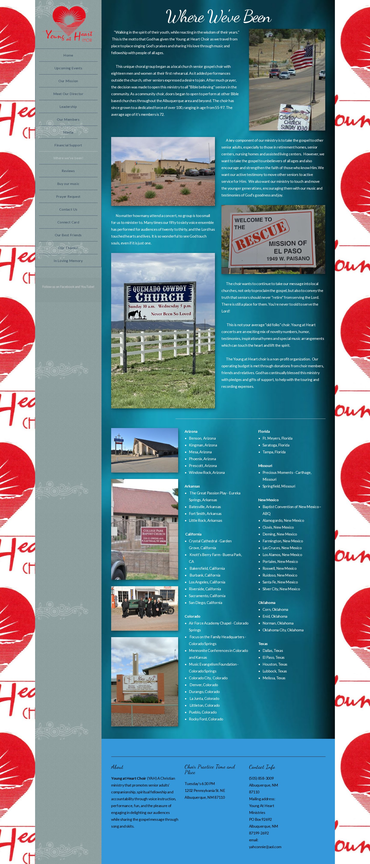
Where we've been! (68, 158)
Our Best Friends (68, 235)
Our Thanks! (68, 248)
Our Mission (68, 81)
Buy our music (68, 183)
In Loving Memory (68, 261)
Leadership (68, 106)
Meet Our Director (68, 94)
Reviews (68, 171)
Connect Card (68, 222)
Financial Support (68, 145)
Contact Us (68, 209)
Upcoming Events (68, 68)
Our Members (68, 119)
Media (68, 132)
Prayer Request (68, 196)
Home (68, 55)
